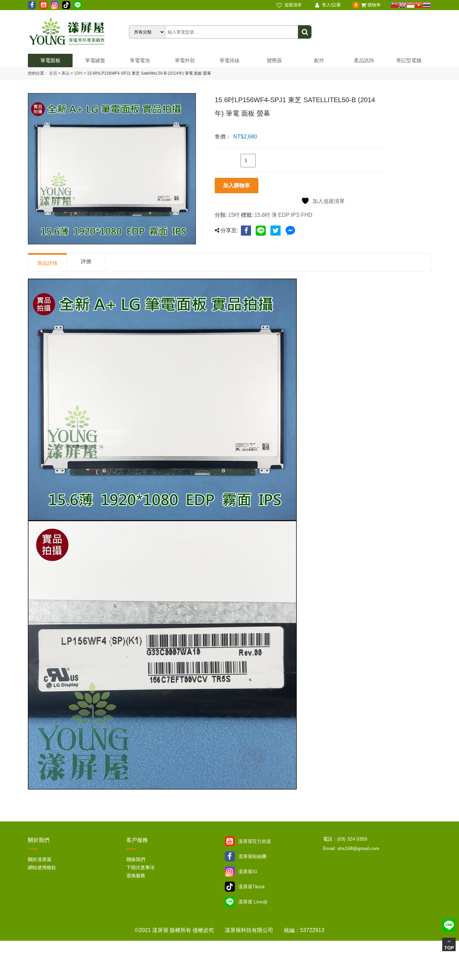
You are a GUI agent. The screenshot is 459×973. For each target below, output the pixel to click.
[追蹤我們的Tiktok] (66, 5)
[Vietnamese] (418, 5)
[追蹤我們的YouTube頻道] (43, 5)
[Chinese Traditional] (394, 5)
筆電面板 (50, 60)
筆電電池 (140, 60)
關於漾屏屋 (39, 859)
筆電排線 (229, 60)
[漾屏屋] (78, 32)
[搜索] (304, 32)
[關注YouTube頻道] (230, 841)
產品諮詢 (364, 60)
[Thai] (426, 5)
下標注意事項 (140, 867)
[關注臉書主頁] (230, 856)
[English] (402, 5)
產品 (65, 73)
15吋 (78, 73)
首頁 (53, 73)
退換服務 (135, 875)
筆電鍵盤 (95, 60)
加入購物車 (236, 185)
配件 (319, 60)
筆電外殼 (185, 60)
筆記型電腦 (408, 60)
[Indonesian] (410, 5)
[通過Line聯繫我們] (78, 5)
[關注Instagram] (230, 871)
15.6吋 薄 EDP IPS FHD (283, 215)
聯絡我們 (135, 859)
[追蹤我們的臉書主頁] (32, 5)
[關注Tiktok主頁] (230, 887)
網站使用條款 (42, 867)
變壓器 (274, 60)
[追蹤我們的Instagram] (55, 5)
